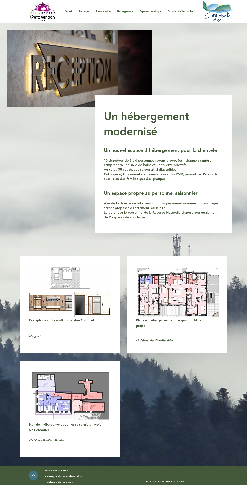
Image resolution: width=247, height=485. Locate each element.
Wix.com (179, 481)
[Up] (33, 475)
